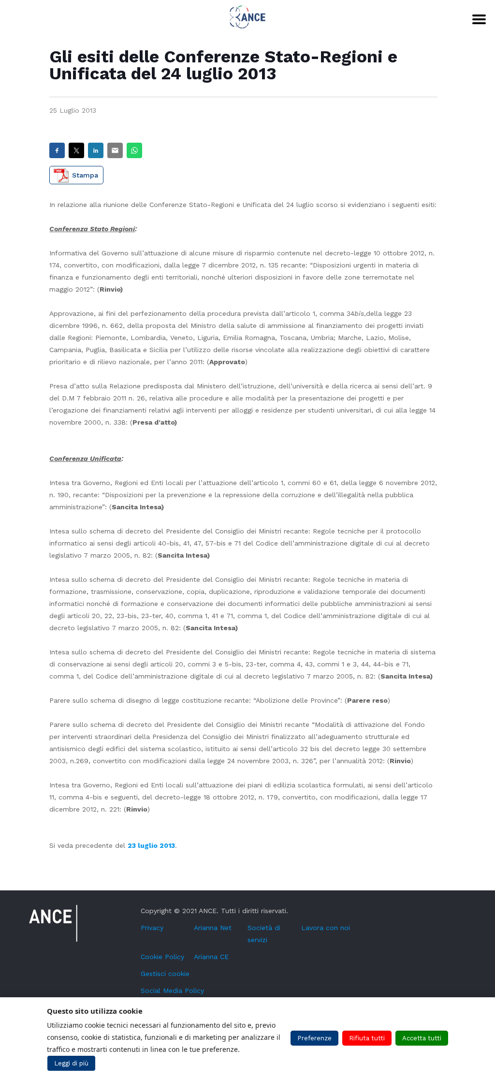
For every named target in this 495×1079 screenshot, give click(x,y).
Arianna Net (213, 927)
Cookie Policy (162, 957)
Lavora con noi (325, 927)
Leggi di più (71, 1063)
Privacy (152, 927)
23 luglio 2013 (151, 845)
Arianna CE (211, 957)
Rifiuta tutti (367, 1038)
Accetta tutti (421, 1038)
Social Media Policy (172, 990)
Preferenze (314, 1038)
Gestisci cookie (165, 973)
